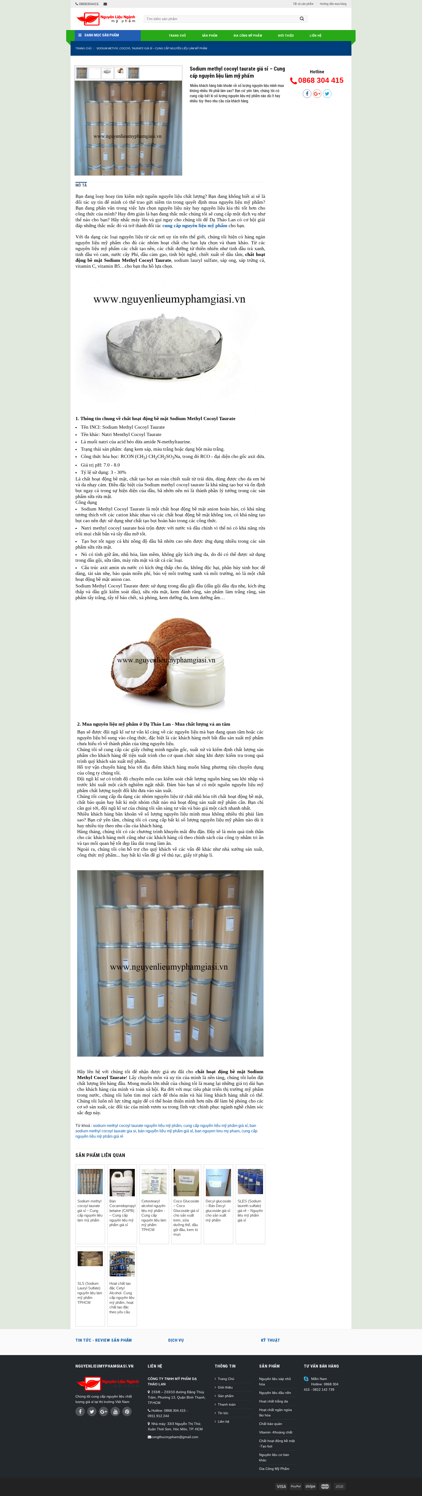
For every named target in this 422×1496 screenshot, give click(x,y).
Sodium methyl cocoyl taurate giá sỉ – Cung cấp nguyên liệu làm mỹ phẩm (151, 48)
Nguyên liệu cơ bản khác (274, 1457)
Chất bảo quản (270, 1424)
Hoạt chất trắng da (273, 1401)
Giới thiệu (286, 35)
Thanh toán (227, 1404)
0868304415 (88, 4)
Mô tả (81, 185)
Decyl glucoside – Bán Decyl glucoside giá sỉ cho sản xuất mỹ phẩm (218, 1210)
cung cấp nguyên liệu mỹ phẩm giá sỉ (215, 1126)
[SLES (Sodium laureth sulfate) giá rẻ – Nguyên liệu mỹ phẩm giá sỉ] (250, 1181)
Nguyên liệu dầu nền (275, 1393)
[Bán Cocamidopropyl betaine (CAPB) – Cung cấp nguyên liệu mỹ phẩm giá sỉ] (122, 1187)
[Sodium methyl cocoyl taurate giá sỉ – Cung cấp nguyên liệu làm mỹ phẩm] (128, 134)
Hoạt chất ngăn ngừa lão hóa (275, 1412)
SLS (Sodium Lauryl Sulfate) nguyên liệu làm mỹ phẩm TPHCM (89, 1293)
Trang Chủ (177, 35)
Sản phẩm (210, 35)
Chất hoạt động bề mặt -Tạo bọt (277, 1443)
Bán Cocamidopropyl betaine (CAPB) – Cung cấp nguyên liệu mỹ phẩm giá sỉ (122, 1213)
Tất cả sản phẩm (303, 4)
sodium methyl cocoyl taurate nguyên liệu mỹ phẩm (137, 1126)
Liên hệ (315, 35)
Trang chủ (83, 48)
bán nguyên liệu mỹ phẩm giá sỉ (165, 1131)
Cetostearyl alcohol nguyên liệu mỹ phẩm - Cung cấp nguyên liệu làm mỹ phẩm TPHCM (153, 1215)
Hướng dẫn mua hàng (333, 4)
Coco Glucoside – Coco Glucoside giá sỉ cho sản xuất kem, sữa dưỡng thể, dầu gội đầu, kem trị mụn (186, 1218)
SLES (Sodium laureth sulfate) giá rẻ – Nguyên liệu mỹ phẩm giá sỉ (250, 1210)
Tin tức (223, 1413)
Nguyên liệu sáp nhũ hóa (275, 1381)
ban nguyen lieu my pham (217, 1131)
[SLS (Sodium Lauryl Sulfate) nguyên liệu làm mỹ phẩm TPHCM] (90, 1258)
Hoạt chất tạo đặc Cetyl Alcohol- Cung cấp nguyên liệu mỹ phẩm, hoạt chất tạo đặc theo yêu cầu (121, 1297)
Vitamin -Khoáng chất (275, 1432)
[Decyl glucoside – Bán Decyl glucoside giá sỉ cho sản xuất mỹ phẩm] (218, 1185)
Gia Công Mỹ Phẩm (247, 35)
